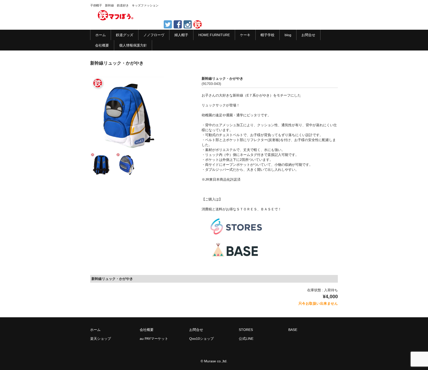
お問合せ (308, 35)
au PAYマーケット (154, 339)
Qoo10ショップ (201, 339)
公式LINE (246, 339)
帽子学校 (267, 35)
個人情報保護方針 (133, 45)
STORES (246, 330)
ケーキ (245, 35)
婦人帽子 (181, 35)
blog (288, 35)
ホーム (100, 35)
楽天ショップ (100, 339)
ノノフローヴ (153, 35)
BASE (292, 330)
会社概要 (102, 45)
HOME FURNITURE (214, 35)
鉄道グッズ (124, 35)
